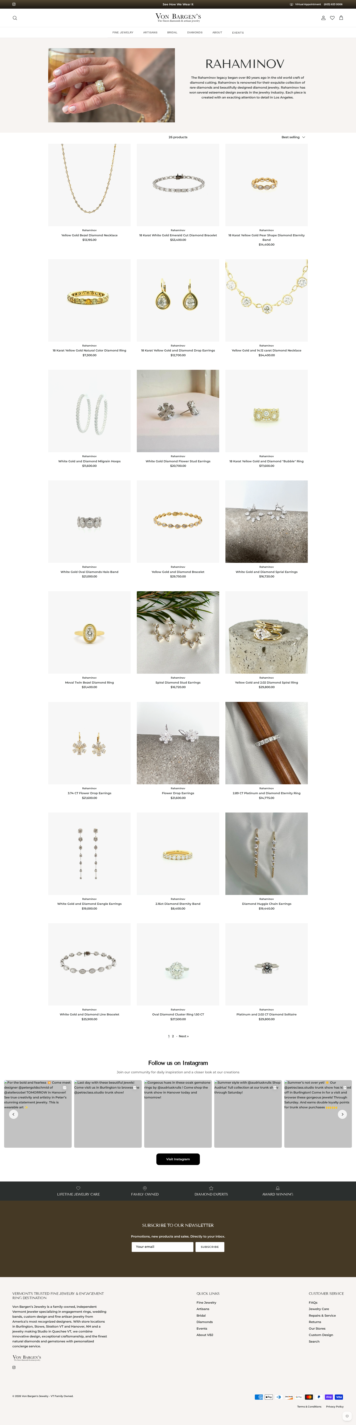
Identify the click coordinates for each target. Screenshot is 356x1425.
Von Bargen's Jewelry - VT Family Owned (47, 1396)
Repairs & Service (322, 1315)
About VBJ (205, 1335)
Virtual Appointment (308, 4)
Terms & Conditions (309, 1406)
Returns (315, 1322)
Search (314, 1341)
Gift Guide (178, 4)
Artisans (203, 1309)
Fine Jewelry (206, 1302)
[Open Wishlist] (332, 18)
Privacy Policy (335, 1406)
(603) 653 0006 (333, 4)
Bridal (201, 1315)
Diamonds (205, 1322)
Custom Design (321, 1335)
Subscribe (210, 1246)
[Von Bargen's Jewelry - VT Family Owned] (178, 18)
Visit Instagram (178, 1159)
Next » (184, 1036)
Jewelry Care (319, 1309)
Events (202, 1328)
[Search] (14, 17)
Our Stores (317, 1328)
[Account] (322, 17)
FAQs (313, 1302)
